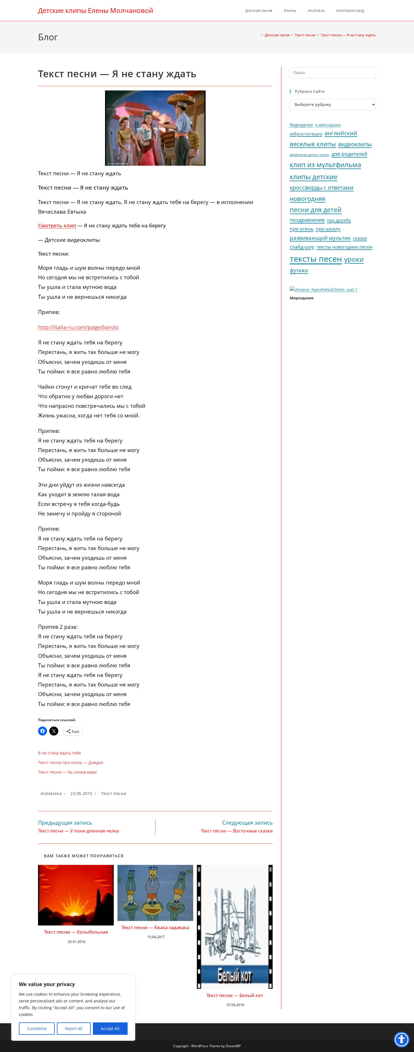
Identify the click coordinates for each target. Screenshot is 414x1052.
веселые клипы (313, 144)
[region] (73, 1008)
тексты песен (316, 258)
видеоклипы (355, 144)
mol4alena (51, 793)
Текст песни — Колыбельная (76, 932)
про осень (301, 228)
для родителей (349, 153)
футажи (299, 270)
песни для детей (316, 209)
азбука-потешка (306, 134)
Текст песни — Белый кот (234, 995)
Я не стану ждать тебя (59, 753)
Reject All (74, 1028)
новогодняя (307, 198)
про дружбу (339, 220)
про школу (328, 228)
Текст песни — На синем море (67, 772)
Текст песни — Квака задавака (155, 927)
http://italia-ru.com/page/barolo (78, 327)
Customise (37, 1028)
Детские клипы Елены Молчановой (95, 10)
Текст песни (113, 793)
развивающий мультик (320, 237)
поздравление (307, 219)
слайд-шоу (302, 246)
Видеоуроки (301, 124)
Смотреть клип (57, 225)
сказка (360, 238)
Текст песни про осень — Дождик (70, 762)
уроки (354, 259)
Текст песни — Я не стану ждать (348, 34)
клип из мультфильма (325, 164)
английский (340, 133)
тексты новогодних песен (344, 247)
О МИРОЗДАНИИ (328, 125)
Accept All (110, 1028)
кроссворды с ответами (321, 187)
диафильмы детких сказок (309, 154)
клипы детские (313, 176)
